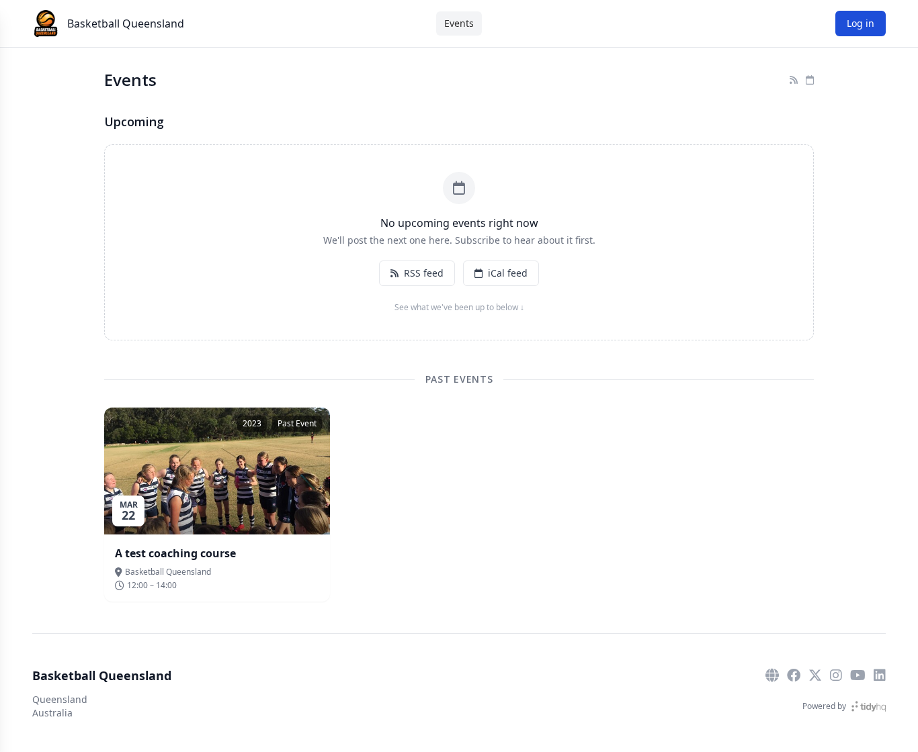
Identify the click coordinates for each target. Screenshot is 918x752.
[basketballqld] (793, 675)
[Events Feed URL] (794, 80)
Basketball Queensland (125, 23)
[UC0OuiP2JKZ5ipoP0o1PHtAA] (858, 675)
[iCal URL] (810, 80)
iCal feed (508, 273)
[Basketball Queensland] (45, 23)
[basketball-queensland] (880, 675)
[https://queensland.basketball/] (772, 675)
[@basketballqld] (815, 675)
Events (459, 23)
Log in (860, 23)
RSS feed (424, 273)
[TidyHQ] (868, 706)
